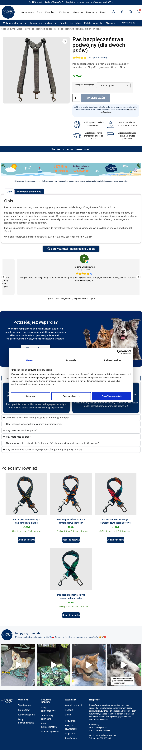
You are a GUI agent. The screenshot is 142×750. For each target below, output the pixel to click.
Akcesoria (110, 23)
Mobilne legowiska (93, 23)
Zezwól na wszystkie (112, 396)
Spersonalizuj (69, 396)
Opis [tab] (9, 191)
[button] (64, 41)
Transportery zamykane (41, 23)
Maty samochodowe (13, 23)
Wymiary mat (64, 12)
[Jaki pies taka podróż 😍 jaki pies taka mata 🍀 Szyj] (124, 665)
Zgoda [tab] (29, 360)
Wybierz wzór (96, 97)
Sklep (19, 29)
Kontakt (103, 12)
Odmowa (30, 396)
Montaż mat (78, 12)
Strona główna (27, 12)
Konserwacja (91, 12)
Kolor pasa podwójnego (84, 84)
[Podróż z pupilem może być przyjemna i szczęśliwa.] (89, 665)
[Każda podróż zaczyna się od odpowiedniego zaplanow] (53, 665)
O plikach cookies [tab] (112, 360)
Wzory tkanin (50, 12)
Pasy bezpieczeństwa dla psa (38, 29)
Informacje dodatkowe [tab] (29, 191)
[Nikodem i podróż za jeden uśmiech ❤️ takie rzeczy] (18, 665)
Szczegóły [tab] (71, 360)
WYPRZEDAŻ (128, 23)
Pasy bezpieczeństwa (70, 23)
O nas (39, 12)
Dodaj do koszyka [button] (26, 539)
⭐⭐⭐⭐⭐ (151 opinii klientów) (89, 57)
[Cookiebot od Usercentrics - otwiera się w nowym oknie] (119, 352)
